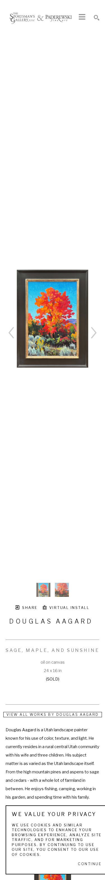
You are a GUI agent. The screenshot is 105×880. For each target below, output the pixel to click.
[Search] (96, 17)
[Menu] (82, 17)
